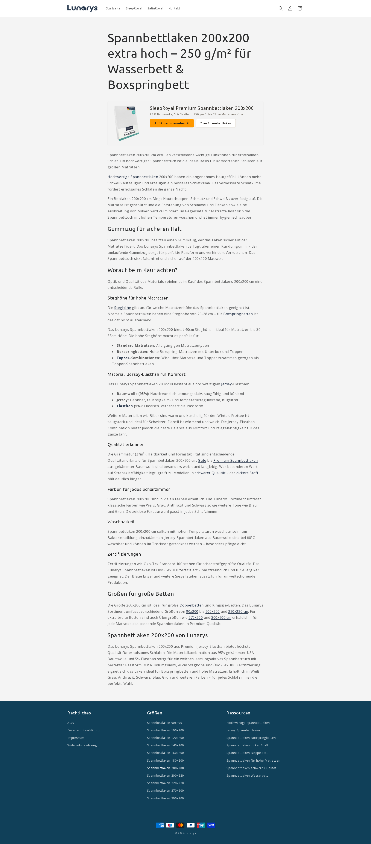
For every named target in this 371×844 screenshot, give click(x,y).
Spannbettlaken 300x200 (165, 798)
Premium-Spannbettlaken (235, 460)
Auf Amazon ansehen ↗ (172, 123)
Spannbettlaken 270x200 (165, 791)
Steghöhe (122, 307)
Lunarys (191, 833)
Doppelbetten (192, 605)
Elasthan (125, 406)
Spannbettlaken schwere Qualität (251, 768)
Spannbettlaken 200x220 (165, 776)
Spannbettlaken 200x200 (165, 768)
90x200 (192, 611)
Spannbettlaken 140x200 (165, 745)
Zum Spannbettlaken (215, 123)
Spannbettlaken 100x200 (165, 730)
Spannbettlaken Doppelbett (247, 753)
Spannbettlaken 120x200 (165, 738)
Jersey (226, 384)
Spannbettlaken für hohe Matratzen (253, 760)
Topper (123, 357)
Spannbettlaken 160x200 (165, 753)
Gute (202, 460)
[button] (281, 8)
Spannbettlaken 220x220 (165, 783)
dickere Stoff (247, 472)
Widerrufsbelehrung (82, 745)
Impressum (75, 738)
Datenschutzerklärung (83, 730)
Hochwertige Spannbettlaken (133, 176)
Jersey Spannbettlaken (243, 730)
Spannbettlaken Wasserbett (247, 776)
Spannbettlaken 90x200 (164, 723)
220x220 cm (238, 611)
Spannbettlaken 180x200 (165, 760)
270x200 (196, 617)
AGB (70, 723)
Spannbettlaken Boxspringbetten (251, 738)
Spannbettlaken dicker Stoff (247, 745)
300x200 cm (221, 617)
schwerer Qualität (210, 472)
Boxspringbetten (238, 314)
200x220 (212, 611)
